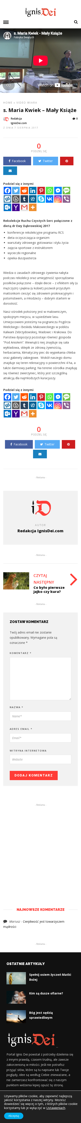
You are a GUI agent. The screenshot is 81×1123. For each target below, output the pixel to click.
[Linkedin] (33, 190)
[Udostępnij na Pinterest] (66, 161)
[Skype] (41, 199)
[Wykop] (7, 199)
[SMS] (66, 190)
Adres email (21, 728)
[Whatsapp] (49, 190)
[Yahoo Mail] (16, 207)
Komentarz (21, 653)
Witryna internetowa (28, 750)
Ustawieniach (55, 1108)
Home (8, 102)
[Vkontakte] (49, 199)
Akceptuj (13, 1116)
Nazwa (16, 707)
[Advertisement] (40, 849)
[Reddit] (24, 190)
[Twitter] (16, 190)
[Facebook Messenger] (58, 190)
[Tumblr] (24, 199)
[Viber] (66, 199)
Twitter (48, 161)
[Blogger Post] (16, 199)
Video (21, 102)
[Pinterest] (41, 190)
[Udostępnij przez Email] (10, 170)
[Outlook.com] (7, 207)
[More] (33, 207)
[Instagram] (58, 199)
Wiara (32, 102)
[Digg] (33, 199)
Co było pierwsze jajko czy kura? (49, 589)
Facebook (19, 161)
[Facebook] (7, 190)
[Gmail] (24, 207)
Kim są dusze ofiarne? (46, 993)
